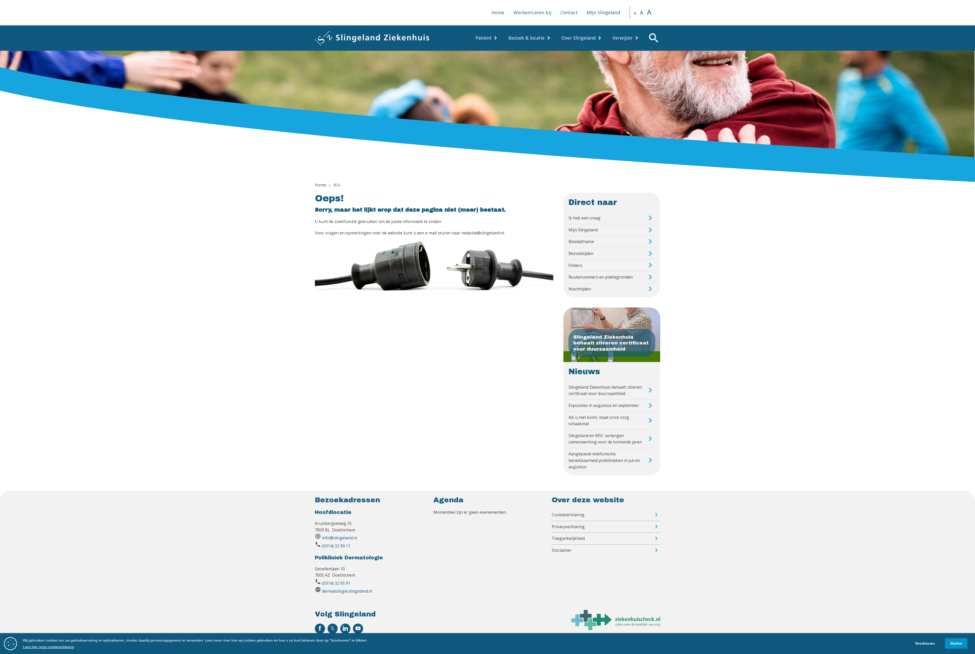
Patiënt (484, 38)
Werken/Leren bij (532, 12)
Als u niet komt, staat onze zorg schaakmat (598, 421)
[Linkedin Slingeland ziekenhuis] (345, 629)
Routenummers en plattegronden (600, 277)
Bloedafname (581, 241)
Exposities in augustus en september (603, 405)
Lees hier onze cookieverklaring (48, 647)
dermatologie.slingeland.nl (347, 591)
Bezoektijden (580, 253)
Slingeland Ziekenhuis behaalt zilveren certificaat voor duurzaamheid (605, 390)
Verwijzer (622, 38)
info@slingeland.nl (339, 538)
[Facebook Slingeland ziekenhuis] (320, 629)
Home (497, 12)
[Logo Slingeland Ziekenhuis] (372, 38)
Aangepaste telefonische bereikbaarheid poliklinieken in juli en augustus (604, 460)
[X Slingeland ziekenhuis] (333, 629)
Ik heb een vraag (584, 218)
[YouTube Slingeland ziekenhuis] (358, 629)
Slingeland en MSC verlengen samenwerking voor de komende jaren (605, 439)
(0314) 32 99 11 (336, 546)
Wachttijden (579, 289)
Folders (575, 265)
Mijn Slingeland (603, 12)
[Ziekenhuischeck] (615, 628)
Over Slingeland (578, 38)
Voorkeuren (925, 643)
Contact (569, 12)
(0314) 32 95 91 (336, 583)
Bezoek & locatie (526, 38)
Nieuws (584, 371)
